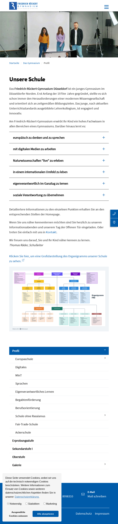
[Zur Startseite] (23, 5)
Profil (15, 351)
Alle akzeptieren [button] (45, 514)
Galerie (16, 465)
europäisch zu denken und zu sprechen (39, 137)
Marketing (51, 503)
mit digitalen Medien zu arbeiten (34, 149)
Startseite (14, 63)
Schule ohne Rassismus (30, 416)
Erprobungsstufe (23, 440)
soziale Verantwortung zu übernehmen (38, 195)
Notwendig (15, 503)
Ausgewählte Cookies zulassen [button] (18, 514)
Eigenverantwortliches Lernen (34, 391)
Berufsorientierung (27, 408)
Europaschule (24, 359)
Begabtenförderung (28, 400)
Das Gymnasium (31, 63)
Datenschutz (84, 513)
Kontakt (51, 232)
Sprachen (21, 383)
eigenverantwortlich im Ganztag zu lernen (40, 183)
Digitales (20, 367)
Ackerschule (23, 432)
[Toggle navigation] (106, 6)
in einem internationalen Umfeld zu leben (40, 172)
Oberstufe (18, 457)
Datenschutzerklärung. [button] (27, 497)
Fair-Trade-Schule (26, 424)
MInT (18, 375)
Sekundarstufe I (22, 449)
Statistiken (33, 503)
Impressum (102, 513)
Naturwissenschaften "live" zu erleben (38, 160)
